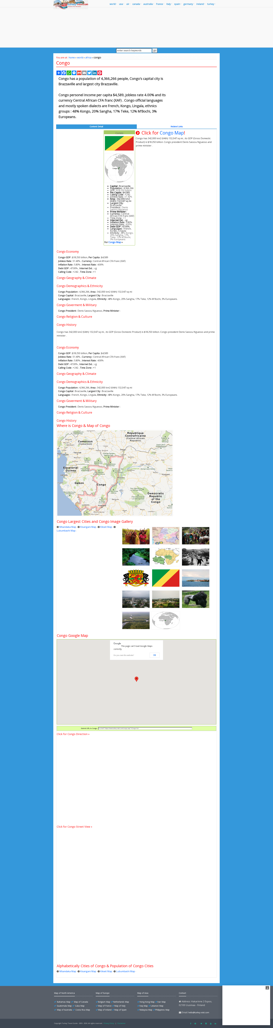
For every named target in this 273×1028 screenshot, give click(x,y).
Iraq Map (143, 1005)
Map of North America (64, 993)
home (72, 57)
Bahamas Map (63, 1001)
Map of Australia (64, 1009)
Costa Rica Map (83, 1009)
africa (88, 57)
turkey (210, 4)
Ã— (267, 988)
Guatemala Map (64, 1005)
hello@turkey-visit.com (198, 1012)
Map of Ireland (104, 1009)
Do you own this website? (124, 655)
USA (121, 4)
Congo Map (114, 242)
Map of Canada (81, 1001)
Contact (182, 993)
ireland (200, 4)
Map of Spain (120, 1009)
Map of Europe (102, 993)
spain (177, 4)
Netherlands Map (121, 1001)
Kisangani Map (88, 526)
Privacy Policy (109, 1023)
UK (127, 4)
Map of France (104, 1005)
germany (188, 4)
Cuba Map (79, 1005)
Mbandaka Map (67, 526)
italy (168, 4)
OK (154, 655)
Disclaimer (121, 1023)
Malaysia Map (145, 1009)
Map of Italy (119, 1005)
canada (136, 4)
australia (148, 4)
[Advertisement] (136, 27)
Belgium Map (104, 1001)
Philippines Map (162, 1009)
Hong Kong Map (147, 1001)
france (159, 4)
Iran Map (161, 1001)
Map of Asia (142, 993)
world (113, 4)
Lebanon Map (157, 1005)
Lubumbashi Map (66, 530)
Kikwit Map (106, 526)
